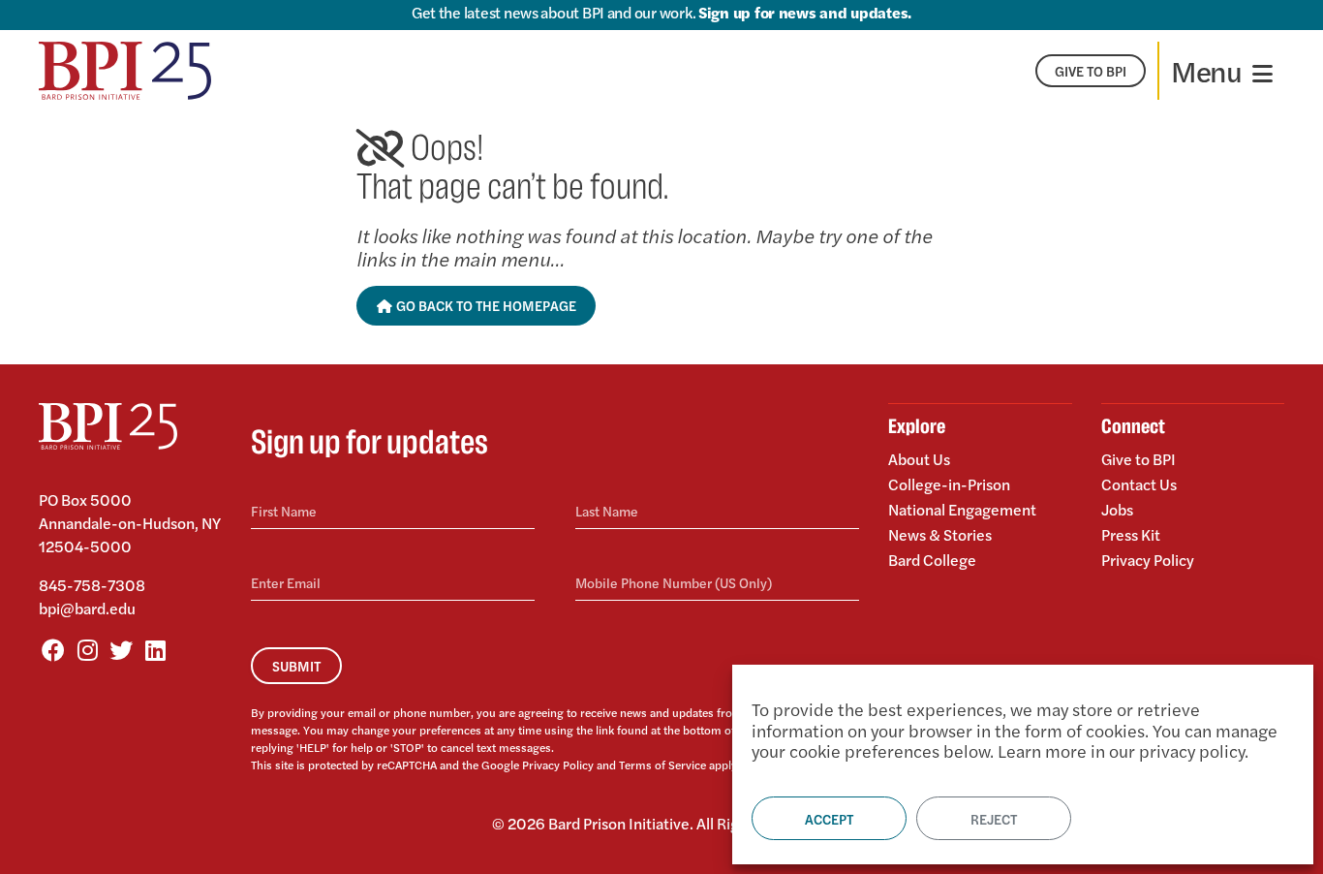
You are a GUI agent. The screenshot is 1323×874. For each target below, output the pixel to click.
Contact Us (1139, 484)
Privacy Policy (558, 764)
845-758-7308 (92, 585)
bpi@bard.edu (87, 608)
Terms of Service (662, 764)
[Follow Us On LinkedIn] (154, 649)
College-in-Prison (949, 484)
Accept (829, 818)
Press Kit (1130, 534)
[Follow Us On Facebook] (53, 649)
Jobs (1117, 509)
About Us (919, 460)
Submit (296, 665)
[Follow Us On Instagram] (87, 649)
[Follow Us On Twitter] (121, 649)
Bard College (932, 558)
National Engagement (962, 509)
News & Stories (940, 534)
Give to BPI (1138, 460)
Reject (993, 818)
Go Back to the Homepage (484, 305)
